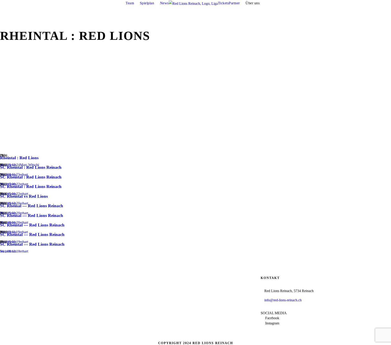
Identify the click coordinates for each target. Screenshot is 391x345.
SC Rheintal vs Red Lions (24, 196)
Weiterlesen (8, 251)
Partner (234, 3)
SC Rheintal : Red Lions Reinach (31, 167)
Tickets (223, 3)
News (164, 3)
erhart (24, 251)
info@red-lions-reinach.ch (283, 300)
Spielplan (147, 3)
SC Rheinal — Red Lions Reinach (31, 205)
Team (130, 3)
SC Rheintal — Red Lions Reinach (32, 225)
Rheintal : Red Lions (19, 157)
